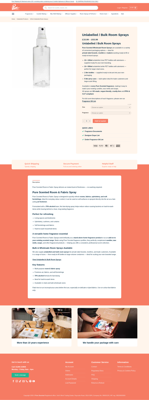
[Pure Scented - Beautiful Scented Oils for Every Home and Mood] (16, 7)
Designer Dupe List (92, 135)
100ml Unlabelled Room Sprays (39, 19)
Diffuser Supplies (70, 14)
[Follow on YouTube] (34, 381)
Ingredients (114, 14)
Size (83, 107)
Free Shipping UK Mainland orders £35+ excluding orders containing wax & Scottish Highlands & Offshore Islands (43, 1)
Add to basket (100, 121)
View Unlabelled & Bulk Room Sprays (46, 259)
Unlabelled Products (22, 19)
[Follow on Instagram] (17, 381)
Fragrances (29, 14)
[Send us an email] (23, 381)
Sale (122, 14)
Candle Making (41, 14)
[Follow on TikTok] (20, 381)
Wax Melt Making (55, 14)
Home (13, 19)
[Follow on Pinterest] (30, 381)
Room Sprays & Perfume (88, 14)
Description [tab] (36, 182)
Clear (129, 104)
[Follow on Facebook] (13, 381)
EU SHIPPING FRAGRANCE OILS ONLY (87, 1)
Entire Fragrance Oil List (94, 139)
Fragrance (85, 112)
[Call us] (27, 381)
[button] (133, 7)
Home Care (103, 14)
